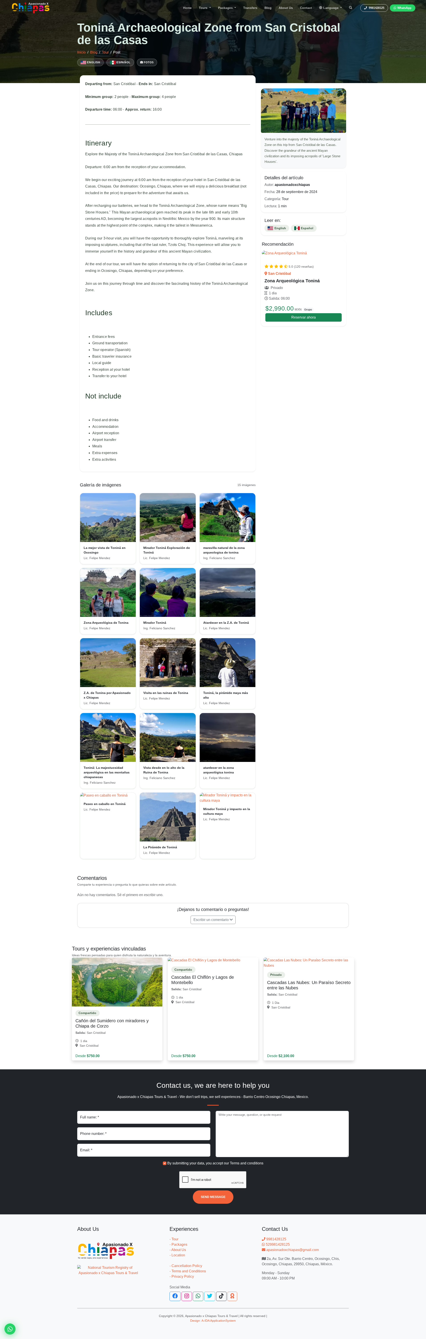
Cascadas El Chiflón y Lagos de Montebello (202, 980)
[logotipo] (31, 8)
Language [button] (330, 8)
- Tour (174, 1239)
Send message (213, 1197)
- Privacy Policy (182, 1276)
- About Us (178, 1250)
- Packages (178, 1244)
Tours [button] (203, 8)
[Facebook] (175, 1296)
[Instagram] (186, 1296)
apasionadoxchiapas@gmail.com (292, 1250)
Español (123, 62)
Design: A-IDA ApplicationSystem (213, 1320)
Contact (306, 8)
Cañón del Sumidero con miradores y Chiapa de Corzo (112, 1023)
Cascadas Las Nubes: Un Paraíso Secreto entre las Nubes (309, 985)
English (93, 62)
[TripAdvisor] (232, 1296)
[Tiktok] (221, 1296)
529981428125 (277, 1244)
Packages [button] (226, 8)
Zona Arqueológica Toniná (292, 280)
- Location (177, 1255)
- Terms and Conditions (188, 1271)
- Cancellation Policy (186, 1266)
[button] (213, 920)
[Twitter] (209, 1296)
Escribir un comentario (211, 920)
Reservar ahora (303, 317)
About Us (286, 8)
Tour (105, 52)
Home (187, 8)
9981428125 (275, 1239)
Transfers (250, 8)
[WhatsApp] (198, 1296)
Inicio (81, 52)
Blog (268, 8)
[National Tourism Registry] (108, 1268)
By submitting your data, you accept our (215, 1163)
